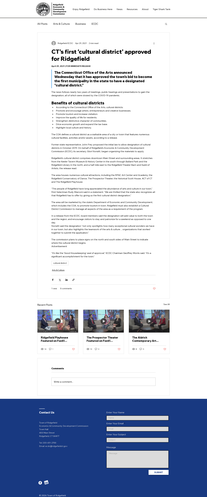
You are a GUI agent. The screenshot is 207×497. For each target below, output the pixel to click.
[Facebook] (40, 483)
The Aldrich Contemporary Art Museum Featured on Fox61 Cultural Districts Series (147, 339)
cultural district (60, 263)
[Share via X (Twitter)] (59, 279)
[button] (81, 9)
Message (111, 447)
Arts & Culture (61, 23)
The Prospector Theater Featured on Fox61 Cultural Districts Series (102, 339)
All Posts (42, 23)
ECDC (95, 23)
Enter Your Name (115, 412)
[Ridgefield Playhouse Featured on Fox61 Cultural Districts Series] (57, 321)
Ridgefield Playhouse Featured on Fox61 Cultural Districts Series (56, 339)
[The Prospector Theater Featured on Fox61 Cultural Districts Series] (103, 321)
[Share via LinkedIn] (66, 279)
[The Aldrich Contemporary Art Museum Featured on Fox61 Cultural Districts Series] (149, 321)
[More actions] (154, 43)
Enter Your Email (115, 423)
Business (80, 23)
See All (166, 304)
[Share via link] (73, 279)
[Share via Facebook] (52, 279)
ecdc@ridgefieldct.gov (56, 446)
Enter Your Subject (116, 434)
